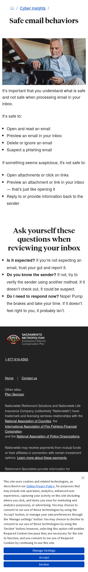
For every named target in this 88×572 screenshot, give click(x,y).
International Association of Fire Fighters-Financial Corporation (41, 428)
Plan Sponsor (14, 394)
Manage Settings (44, 550)
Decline (44, 564)
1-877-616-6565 (16, 359)
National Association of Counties (28, 421)
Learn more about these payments (42, 457)
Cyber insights (33, 8)
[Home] (12, 8)
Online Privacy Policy (40, 486)
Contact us (29, 378)
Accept (44, 557)
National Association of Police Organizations (48, 436)
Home (9, 378)
